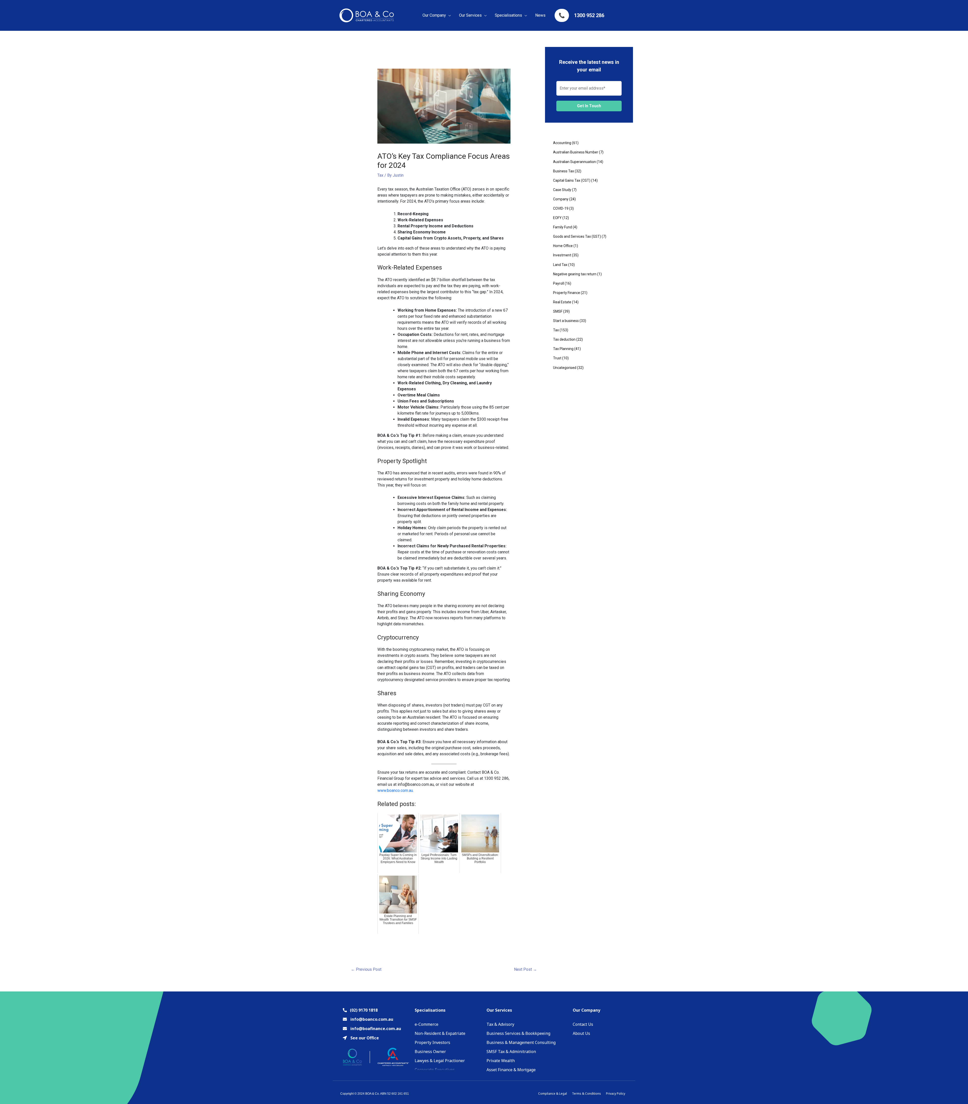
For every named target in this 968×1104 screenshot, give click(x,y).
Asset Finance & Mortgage (511, 1069)
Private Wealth (501, 1060)
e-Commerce (426, 1024)
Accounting (562, 143)
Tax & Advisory (500, 1024)
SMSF (557, 311)
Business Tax (563, 171)
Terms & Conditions (586, 1093)
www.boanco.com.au (395, 790)
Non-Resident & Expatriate (440, 1033)
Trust (557, 358)
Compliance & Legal (552, 1093)
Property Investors (432, 1042)
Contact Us (583, 1024)
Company (560, 199)
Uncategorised (564, 368)
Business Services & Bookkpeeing (518, 1033)
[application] (448, 15)
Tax (380, 175)
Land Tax (560, 265)
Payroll (558, 283)
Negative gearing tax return (574, 274)
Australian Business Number (575, 152)
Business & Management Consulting (521, 1042)
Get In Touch (589, 105)
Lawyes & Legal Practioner (440, 1060)
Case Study (562, 190)
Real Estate (562, 302)
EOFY (557, 218)
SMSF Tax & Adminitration (511, 1051)
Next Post (525, 969)
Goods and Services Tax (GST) (577, 236)
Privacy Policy (615, 1093)
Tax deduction (564, 339)
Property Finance (566, 293)
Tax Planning (563, 349)
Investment (562, 255)
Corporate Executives (435, 1069)
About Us (581, 1033)
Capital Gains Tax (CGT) (571, 180)
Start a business (566, 321)
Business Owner (430, 1051)
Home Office (563, 246)
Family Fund (562, 227)
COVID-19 (560, 208)
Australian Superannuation (574, 162)
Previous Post (366, 969)
